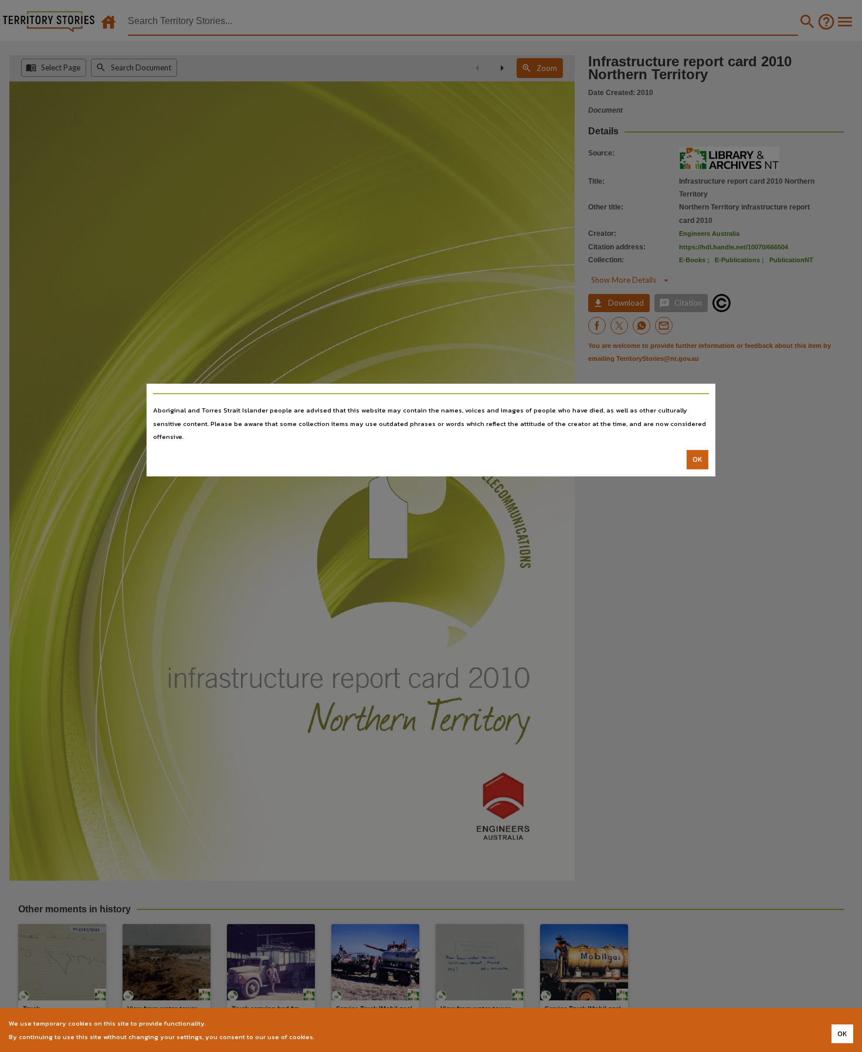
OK (698, 459)
